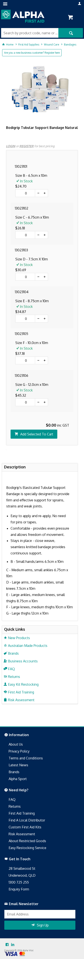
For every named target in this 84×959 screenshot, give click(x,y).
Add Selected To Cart (36, 434)
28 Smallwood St (22, 868)
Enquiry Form (19, 889)
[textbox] (29, 33)
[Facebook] (7, 945)
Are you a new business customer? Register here (32, 52)
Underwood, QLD (22, 875)
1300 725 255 (19, 882)
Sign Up (43, 925)
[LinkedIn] (13, 945)
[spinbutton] (25, 193)
